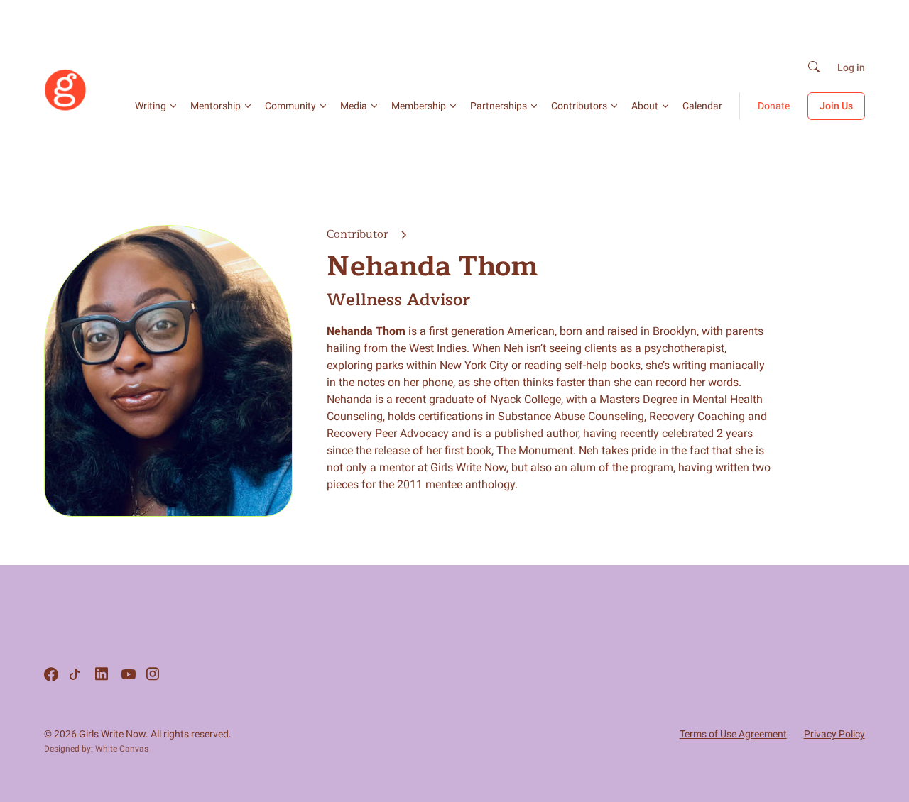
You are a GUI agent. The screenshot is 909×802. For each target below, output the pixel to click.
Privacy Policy (834, 734)
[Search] (814, 68)
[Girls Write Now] (65, 108)
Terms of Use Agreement (733, 734)
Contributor (359, 234)
